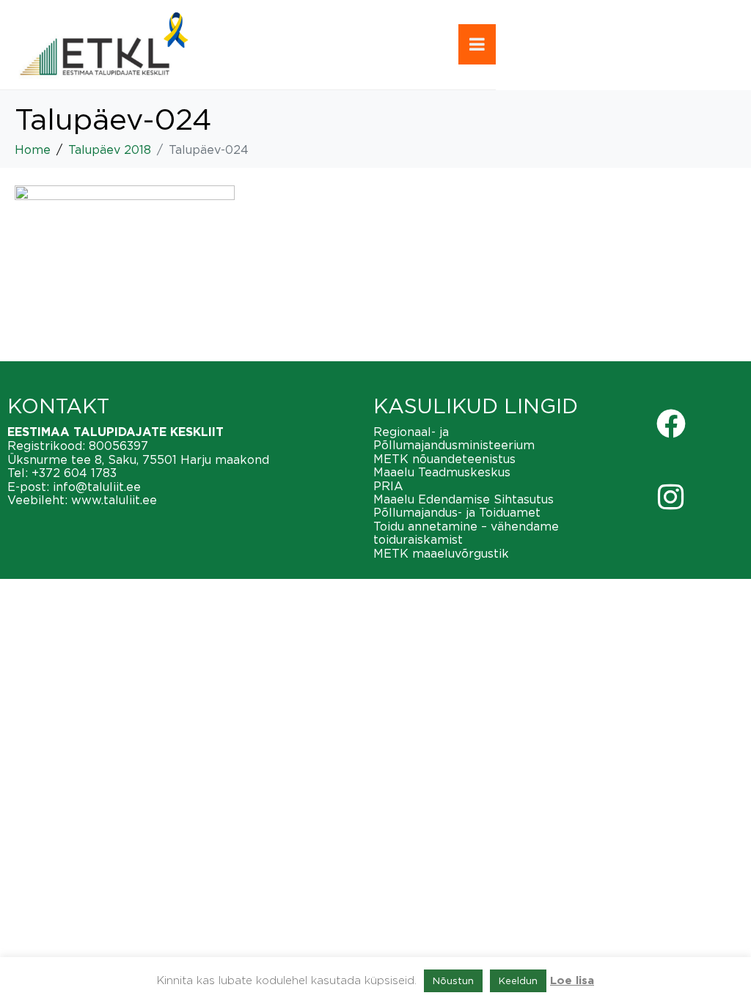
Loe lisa (572, 980)
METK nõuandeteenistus (444, 458)
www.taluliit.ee (114, 499)
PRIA (388, 485)
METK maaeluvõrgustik (441, 553)
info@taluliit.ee (97, 486)
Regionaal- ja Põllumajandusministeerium (454, 438)
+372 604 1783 (74, 472)
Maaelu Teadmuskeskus (441, 472)
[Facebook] (671, 423)
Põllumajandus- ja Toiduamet (457, 512)
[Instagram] (671, 497)
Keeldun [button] (518, 980)
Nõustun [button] (453, 980)
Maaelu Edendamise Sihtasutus (463, 499)
